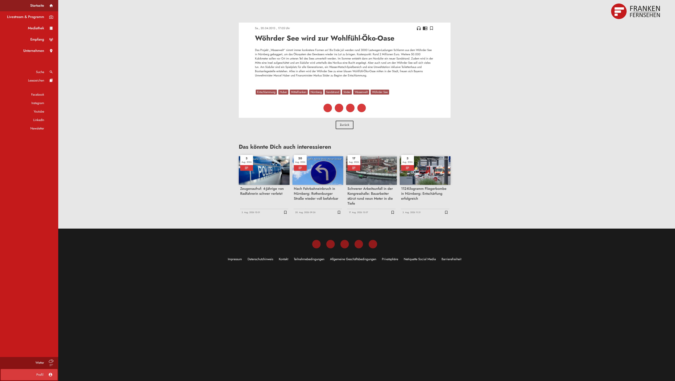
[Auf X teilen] (339, 108)
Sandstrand (332, 92)
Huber (283, 92)
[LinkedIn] (359, 244)
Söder (346, 92)
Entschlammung (266, 92)
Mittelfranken (298, 92)
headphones (418, 28)
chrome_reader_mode (425, 28)
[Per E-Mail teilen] (361, 108)
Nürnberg (316, 92)
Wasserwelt (361, 92)
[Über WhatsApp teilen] (350, 108)
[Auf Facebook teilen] (327, 108)
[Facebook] (316, 244)
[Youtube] (344, 244)
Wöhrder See (380, 92)
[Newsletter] (373, 244)
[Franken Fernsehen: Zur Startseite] (636, 11)
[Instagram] (330, 244)
